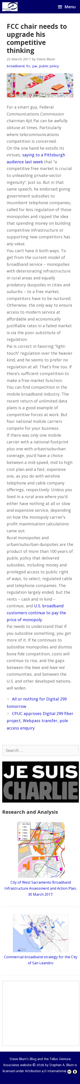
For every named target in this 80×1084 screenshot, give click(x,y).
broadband (15, 66)
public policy (49, 66)
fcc (28, 66)
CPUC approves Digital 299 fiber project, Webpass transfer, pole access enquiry (40, 721)
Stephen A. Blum (61, 1065)
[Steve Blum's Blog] (10, 6)
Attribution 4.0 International (45, 1071)
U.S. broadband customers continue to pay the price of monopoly (36, 612)
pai (34, 66)
